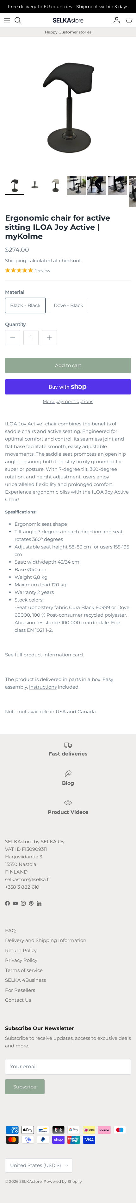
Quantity (15, 324)
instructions (43, 687)
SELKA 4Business (25, 980)
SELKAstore (30, 1181)
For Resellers (20, 990)
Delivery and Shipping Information (45, 940)
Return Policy (21, 950)
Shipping (15, 261)
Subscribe (24, 1087)
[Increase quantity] (49, 337)
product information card (53, 655)
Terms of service (24, 970)
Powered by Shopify (63, 1181)
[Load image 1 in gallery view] (68, 105)
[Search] (21, 20)
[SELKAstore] (68, 20)
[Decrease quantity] (12, 337)
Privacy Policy (21, 960)
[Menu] (7, 20)
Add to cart (68, 365)
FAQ (10, 930)
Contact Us (18, 1000)
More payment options (68, 401)
